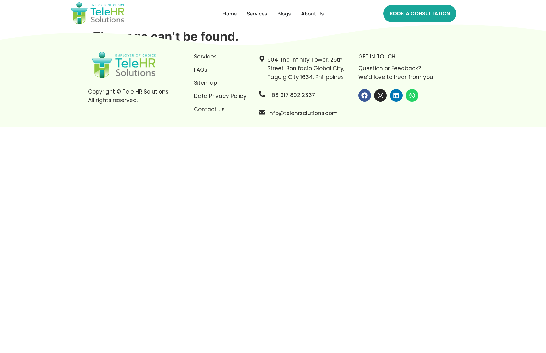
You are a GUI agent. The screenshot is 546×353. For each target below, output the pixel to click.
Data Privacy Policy (220, 96)
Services (205, 56)
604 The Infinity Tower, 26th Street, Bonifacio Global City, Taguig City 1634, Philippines (305, 68)
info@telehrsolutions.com (303, 113)
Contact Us (209, 109)
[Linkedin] (396, 95)
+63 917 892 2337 (291, 95)
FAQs (200, 70)
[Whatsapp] (412, 95)
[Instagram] (380, 95)
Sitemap (205, 83)
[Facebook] (364, 95)
